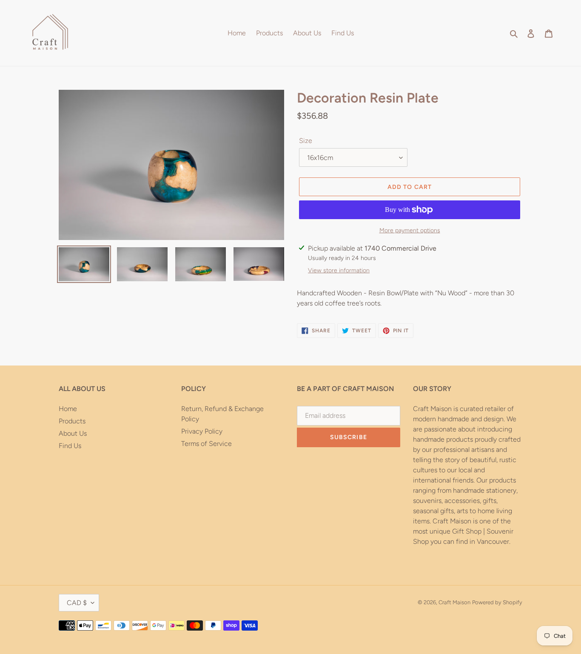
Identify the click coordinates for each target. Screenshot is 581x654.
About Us (73, 433)
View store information (339, 270)
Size (305, 141)
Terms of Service (206, 444)
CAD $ (77, 603)
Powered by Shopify (497, 602)
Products (72, 421)
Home (68, 409)
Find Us (70, 446)
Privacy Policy (201, 431)
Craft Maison (454, 602)
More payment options (409, 230)
